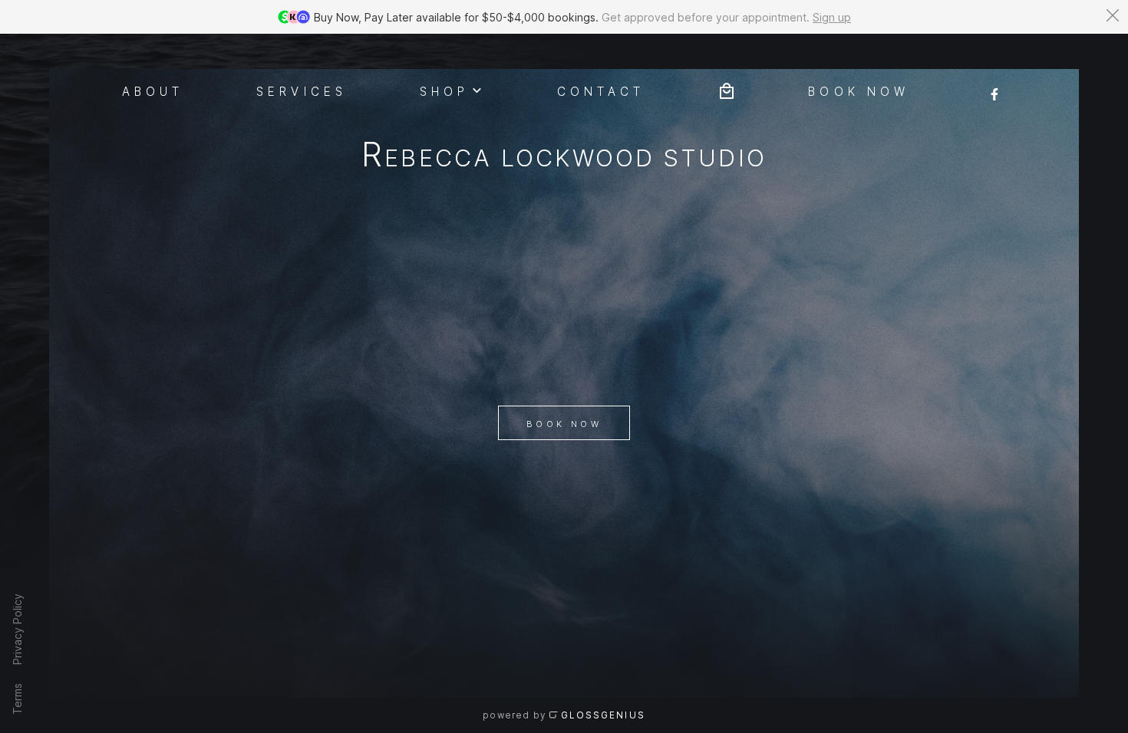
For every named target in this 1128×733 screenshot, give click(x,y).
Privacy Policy (17, 629)
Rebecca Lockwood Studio (563, 157)
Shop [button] (444, 90)
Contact (601, 90)
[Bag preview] (726, 89)
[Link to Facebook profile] (994, 89)
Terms (17, 699)
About (153, 90)
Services (301, 90)
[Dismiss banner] (1112, 15)
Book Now (564, 424)
